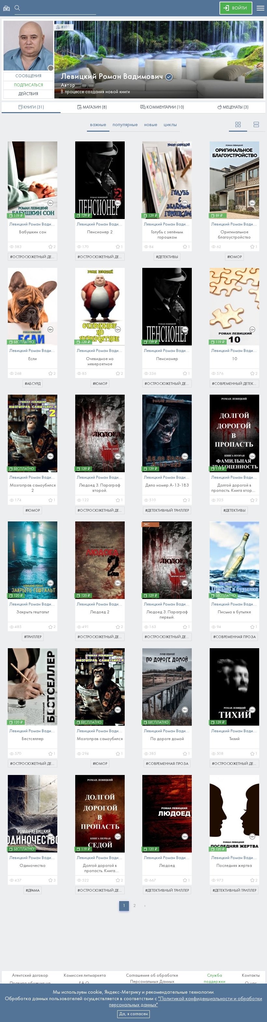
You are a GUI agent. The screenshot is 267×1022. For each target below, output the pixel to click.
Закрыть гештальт (32, 612)
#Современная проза (234, 637)
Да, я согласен (133, 1014)
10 (234, 359)
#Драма (32, 891)
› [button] (145, 906)
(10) (165, 108)
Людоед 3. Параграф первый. (167, 615)
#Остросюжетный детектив (33, 257)
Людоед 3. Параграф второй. (99, 488)
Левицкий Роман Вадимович (112, 77)
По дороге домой (167, 739)
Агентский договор (30, 975)
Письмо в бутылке (234, 612)
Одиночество (33, 866)
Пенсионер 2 (100, 232)
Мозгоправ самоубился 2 (33, 488)
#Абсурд (32, 384)
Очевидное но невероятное (100, 361)
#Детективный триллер (167, 511)
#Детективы (167, 257)
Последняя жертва (234, 866)
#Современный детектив (235, 384)
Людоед (167, 866)
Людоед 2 (99, 612)
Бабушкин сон (32, 232)
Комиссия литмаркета (85, 975)
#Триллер (32, 637)
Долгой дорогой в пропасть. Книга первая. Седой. (100, 869)
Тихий (234, 739)
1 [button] (124, 906)
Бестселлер (33, 739)
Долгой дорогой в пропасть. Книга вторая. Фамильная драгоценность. (234, 488)
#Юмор (234, 257)
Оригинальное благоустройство (234, 235)
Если (32, 359)
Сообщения (28, 76)
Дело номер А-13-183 (167, 485)
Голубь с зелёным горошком (167, 235)
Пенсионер (167, 359)
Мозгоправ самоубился (100, 739)
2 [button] (134, 906)
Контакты (251, 975)
